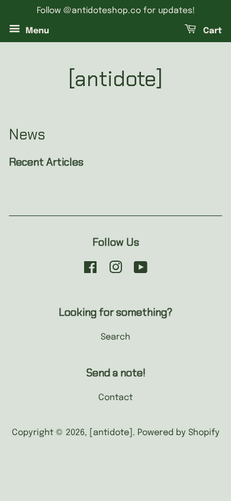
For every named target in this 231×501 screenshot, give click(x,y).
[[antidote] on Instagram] (115, 270)
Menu (36, 31)
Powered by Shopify (178, 433)
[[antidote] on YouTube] (140, 270)
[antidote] (115, 78)
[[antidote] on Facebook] (90, 270)
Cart (211, 31)
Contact (115, 398)
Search (115, 337)
